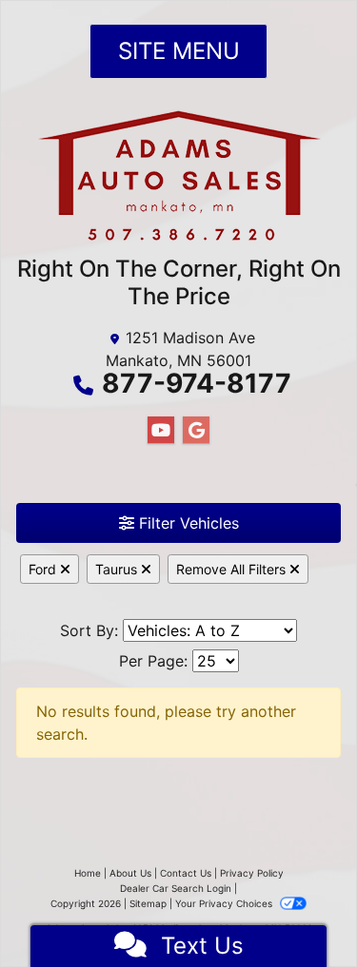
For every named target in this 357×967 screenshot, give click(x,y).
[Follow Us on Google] (196, 430)
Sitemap (148, 903)
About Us (130, 873)
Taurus (118, 569)
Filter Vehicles (186, 522)
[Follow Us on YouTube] (161, 430)
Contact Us (185, 873)
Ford (44, 569)
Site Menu (179, 51)
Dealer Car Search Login (175, 888)
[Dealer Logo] (179, 182)
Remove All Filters (232, 569)
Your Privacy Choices (225, 903)
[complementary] (300, 910)
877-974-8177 (196, 383)
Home (87, 873)
